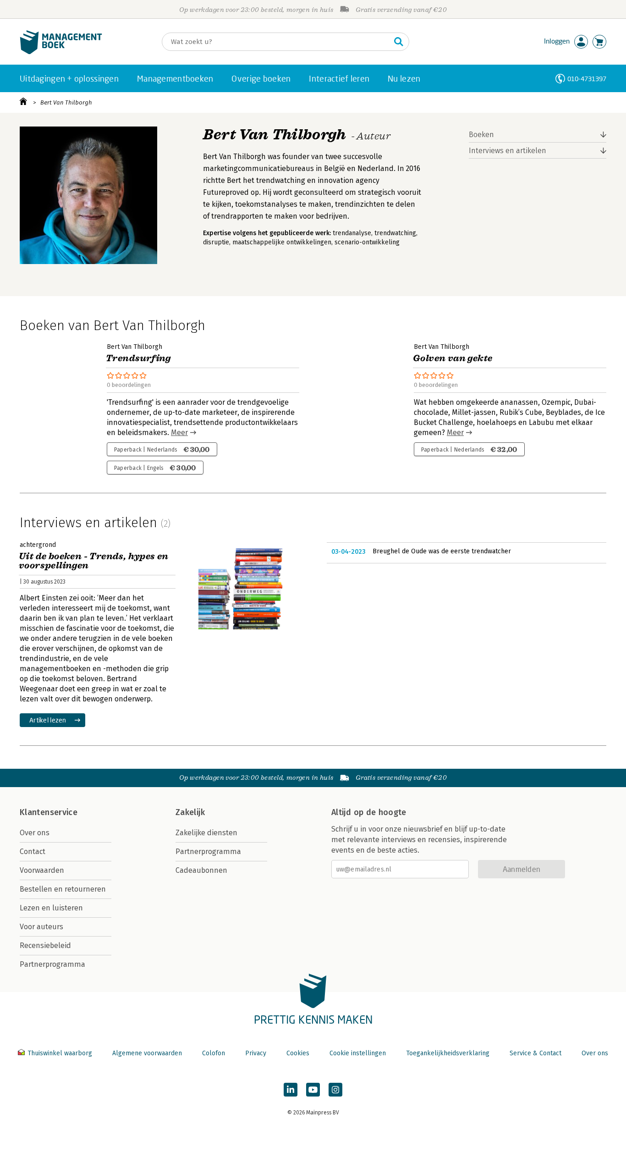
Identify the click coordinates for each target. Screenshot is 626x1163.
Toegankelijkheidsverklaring (447, 1053)
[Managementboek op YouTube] (313, 1090)
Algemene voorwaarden (147, 1053)
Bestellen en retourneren (63, 889)
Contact (32, 851)
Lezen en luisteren (51, 908)
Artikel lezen (47, 720)
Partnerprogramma (52, 964)
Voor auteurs (41, 926)
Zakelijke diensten (206, 832)
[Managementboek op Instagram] (335, 1090)
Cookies (297, 1053)
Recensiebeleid (45, 945)
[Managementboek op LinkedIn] (290, 1090)
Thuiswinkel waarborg (60, 1053)
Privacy (255, 1053)
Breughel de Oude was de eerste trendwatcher (442, 551)
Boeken (481, 134)
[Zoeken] (398, 42)
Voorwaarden (42, 870)
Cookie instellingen (357, 1053)
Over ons (34, 832)
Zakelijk (190, 812)
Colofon (213, 1053)
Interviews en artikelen (507, 150)
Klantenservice (48, 812)
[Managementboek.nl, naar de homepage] (61, 52)
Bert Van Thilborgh (66, 102)
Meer (179, 432)
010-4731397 (586, 79)
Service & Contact (535, 1053)
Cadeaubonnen (201, 870)
